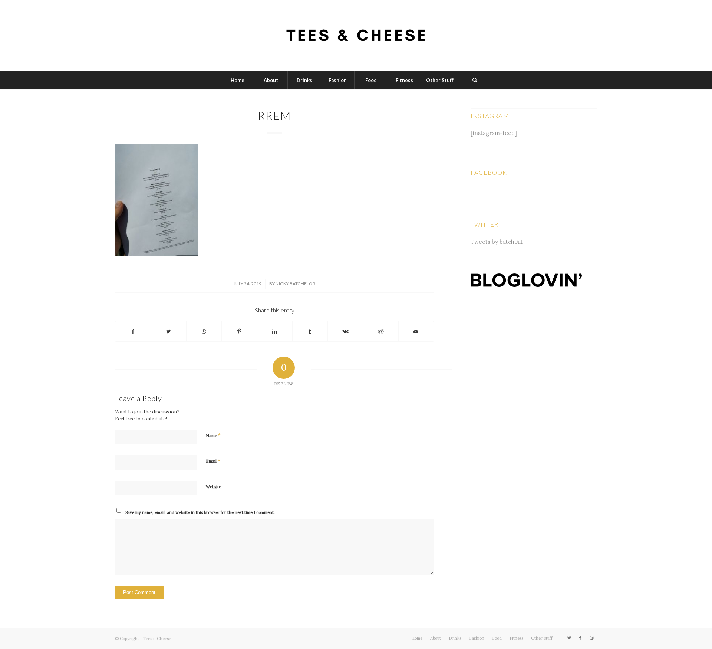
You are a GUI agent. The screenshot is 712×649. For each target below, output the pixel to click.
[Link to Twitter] (569, 637)
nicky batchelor (296, 283)
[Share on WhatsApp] (204, 331)
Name (213, 435)
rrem (274, 115)
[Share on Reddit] (380, 331)
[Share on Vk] (345, 331)
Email (213, 461)
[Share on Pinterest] (239, 331)
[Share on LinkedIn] (274, 331)
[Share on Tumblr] (310, 331)
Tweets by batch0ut (497, 241)
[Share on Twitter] (168, 331)
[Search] (474, 80)
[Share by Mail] (416, 331)
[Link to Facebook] (580, 637)
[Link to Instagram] (591, 637)
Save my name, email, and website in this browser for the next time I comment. (200, 512)
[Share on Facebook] (133, 331)
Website (213, 486)
